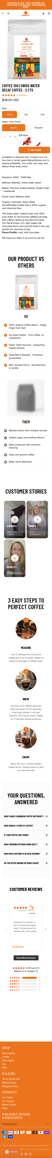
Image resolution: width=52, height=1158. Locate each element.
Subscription (8, 1053)
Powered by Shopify (24, 1145)
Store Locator (9, 1104)
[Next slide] (45, 929)
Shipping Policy (10, 1086)
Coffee (5, 1056)
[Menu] (3, 13)
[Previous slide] (7, 929)
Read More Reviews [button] (26, 958)
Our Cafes (7, 1097)
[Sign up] (47, 1124)
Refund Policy (9, 1082)
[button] (14, 519)
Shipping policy (44, 1149)
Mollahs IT (45, 1145)
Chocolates (8, 1060)
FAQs (4, 1108)
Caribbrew (12, 1145)
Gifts (4, 1067)
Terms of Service (11, 1079)
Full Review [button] (18, 946)
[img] (20, 907)
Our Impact (8, 1101)
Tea (4, 1064)
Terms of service (31, 1149)
